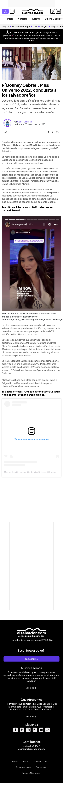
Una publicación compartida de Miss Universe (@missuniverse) (33, 472)
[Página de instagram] (28, 731)
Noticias (22, 18)
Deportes (41, 767)
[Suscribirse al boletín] (5, 11)
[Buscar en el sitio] (12, 11)
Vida (47, 761)
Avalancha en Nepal (21, 26)
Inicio (10, 18)
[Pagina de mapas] (52, 11)
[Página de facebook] (15, 731)
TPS (35, 26)
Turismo (36, 18)
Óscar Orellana (24, 121)
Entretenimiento (24, 767)
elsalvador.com (50, 35)
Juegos (44, 26)
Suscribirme (31, 658)
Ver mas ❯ (31, 687)
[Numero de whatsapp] (34, 731)
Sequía (5, 26)
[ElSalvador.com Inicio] (32, 11)
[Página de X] (21, 731)
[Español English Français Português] (58, 11)
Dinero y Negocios (31, 773)
